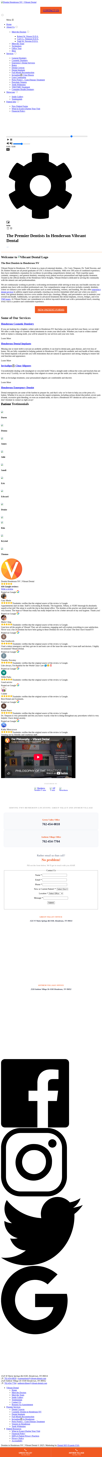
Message (38, 898)
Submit (51, 903)
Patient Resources (13, 1429)
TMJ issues (5, 299)
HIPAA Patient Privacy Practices (25, 1436)
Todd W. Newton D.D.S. (27, 41)
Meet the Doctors (19, 32)
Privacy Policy (18, 1438)
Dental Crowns (18, 68)
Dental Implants (18, 70)
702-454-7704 (51, 841)
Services (9, 53)
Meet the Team (18, 43)
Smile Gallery (17, 97)
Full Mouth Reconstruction (23, 72)
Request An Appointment (22, 1404)
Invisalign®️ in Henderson (23, 1419)
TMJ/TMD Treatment (21, 87)
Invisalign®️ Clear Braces (23, 75)
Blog (14, 51)
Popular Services (13, 1407)
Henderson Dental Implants (16, 343)
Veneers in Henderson (21, 1424)
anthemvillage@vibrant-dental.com (32, 1383)
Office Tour (17, 48)
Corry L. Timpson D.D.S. (28, 39)
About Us (10, 27)
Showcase (10, 92)
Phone (38, 884)
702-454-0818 (51, 824)
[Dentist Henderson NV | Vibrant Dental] (18, 2)
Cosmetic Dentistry (20, 60)
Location (43, 893)
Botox (14, 65)
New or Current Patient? (45, 889)
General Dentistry (19, 58)
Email (38, 880)
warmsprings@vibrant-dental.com (32, 1378)
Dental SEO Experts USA (68, 1445)
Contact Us (51, 10)
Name (38, 875)
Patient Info (11, 102)
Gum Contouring (19, 77)
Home (9, 24)
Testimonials (17, 99)
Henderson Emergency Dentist (17, 387)
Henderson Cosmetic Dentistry (17, 323)
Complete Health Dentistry (23, 89)
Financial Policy (18, 111)
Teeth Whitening (19, 84)
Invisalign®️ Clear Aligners (16, 365)
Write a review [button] (7, 589)
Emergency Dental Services (23, 63)
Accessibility (17, 1441)
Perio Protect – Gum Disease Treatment (28, 80)
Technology (17, 46)
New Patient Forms (20, 106)
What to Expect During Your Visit (26, 109)
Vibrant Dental (12, 1388)
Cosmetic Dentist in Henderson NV (27, 1412)
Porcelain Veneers (19, 82)
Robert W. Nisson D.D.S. (28, 36)
